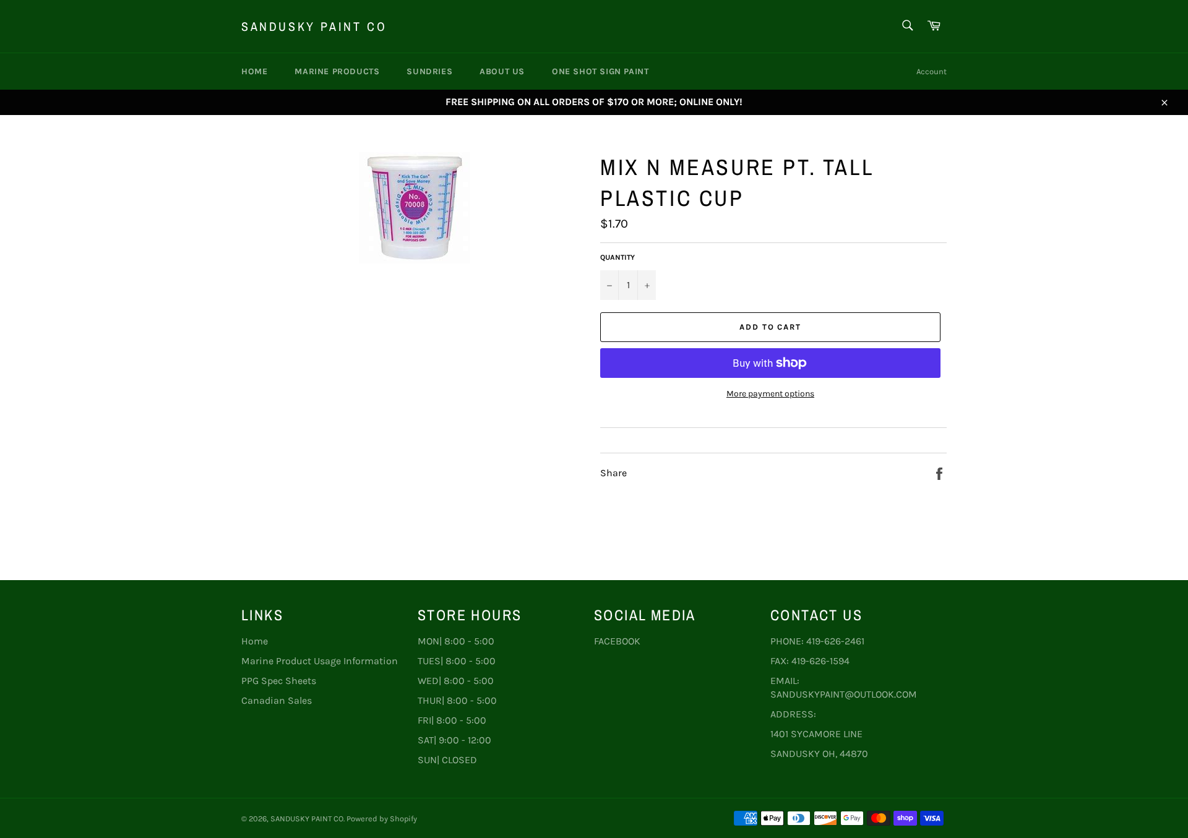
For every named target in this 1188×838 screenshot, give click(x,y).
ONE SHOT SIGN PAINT (600, 71)
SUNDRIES (429, 71)
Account (931, 71)
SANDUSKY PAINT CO (314, 26)
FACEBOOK (617, 641)
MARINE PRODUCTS (337, 71)
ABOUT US (502, 71)
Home (254, 71)
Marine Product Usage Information (319, 661)
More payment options (770, 393)
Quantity (617, 257)
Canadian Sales (276, 700)
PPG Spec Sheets (278, 680)
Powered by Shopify (381, 818)
